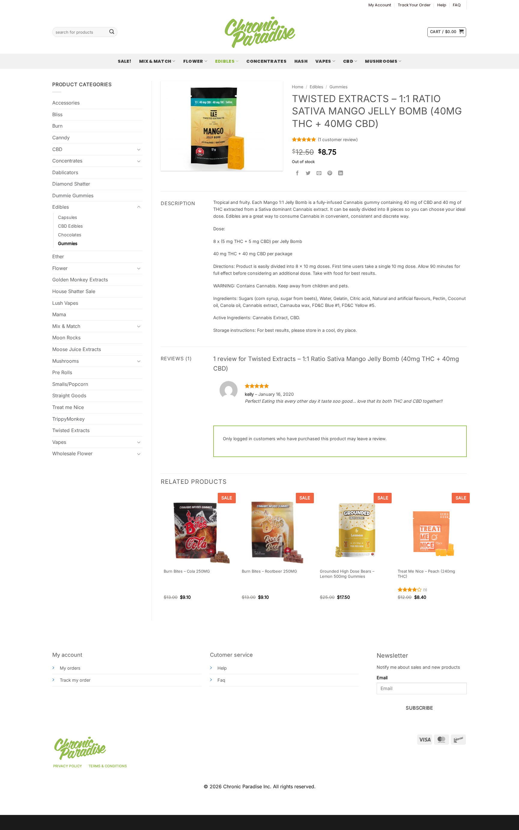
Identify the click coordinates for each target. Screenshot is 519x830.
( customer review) (338, 139)
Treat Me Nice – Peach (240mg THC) (426, 574)
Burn (57, 126)
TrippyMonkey (68, 419)
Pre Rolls (62, 372)
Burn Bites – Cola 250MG (187, 571)
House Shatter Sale (73, 291)
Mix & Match (155, 61)
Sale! (124, 61)
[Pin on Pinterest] (330, 173)
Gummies (67, 243)
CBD (348, 61)
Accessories (66, 103)
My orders (70, 668)
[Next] (466, 551)
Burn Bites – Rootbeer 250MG (269, 571)
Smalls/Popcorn (70, 384)
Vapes (323, 61)
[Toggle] (138, 149)
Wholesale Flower (72, 453)
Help (441, 5)
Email (382, 677)
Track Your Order (414, 5)
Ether (58, 256)
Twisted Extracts (71, 430)
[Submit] (112, 32)
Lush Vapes (65, 303)
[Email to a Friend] (319, 173)
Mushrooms (381, 61)
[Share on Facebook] (297, 173)
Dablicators (65, 172)
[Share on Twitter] (308, 173)
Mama (59, 314)
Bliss (57, 114)
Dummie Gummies (72, 195)
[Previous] (160, 551)
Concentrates (266, 61)
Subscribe (419, 708)
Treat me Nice (68, 407)
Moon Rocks (66, 338)
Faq (221, 680)
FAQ (457, 5)
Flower (193, 61)
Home (297, 86)
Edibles (225, 61)
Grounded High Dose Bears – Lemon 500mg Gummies (347, 574)
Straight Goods (69, 395)
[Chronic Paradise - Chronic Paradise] (259, 32)
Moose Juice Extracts (76, 349)
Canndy (61, 138)
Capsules (67, 217)
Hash (301, 61)
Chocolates (69, 234)
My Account (380, 5)
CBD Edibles (70, 226)
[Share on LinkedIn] (341, 173)
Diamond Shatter (71, 184)
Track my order (75, 680)
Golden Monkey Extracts (80, 280)
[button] (446, 32)
